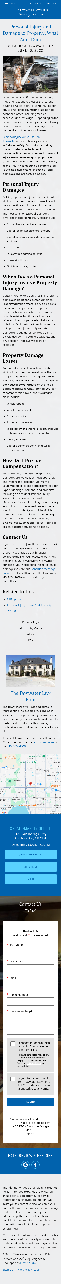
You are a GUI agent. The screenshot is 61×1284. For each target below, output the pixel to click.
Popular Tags (30, 622)
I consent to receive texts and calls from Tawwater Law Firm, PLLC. (33, 1054)
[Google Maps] (25, 1165)
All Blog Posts (15, 599)
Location (25, 3)
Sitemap (8, 1269)
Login (37, 1269)
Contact (51, 3)
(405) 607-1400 (17, 746)
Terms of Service (43, 1130)
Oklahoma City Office (30, 828)
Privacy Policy (34, 1063)
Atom (30, 634)
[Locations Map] (30, 783)
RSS (30, 640)
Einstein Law (28, 1263)
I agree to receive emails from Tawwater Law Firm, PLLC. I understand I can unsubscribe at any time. (33, 1083)
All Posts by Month (30, 628)
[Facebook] (35, 1165)
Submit (30, 1101)
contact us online (44, 742)
